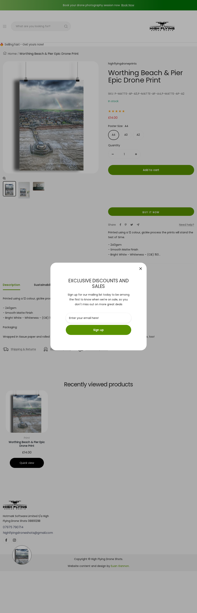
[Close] (140, 268)
